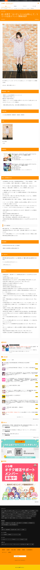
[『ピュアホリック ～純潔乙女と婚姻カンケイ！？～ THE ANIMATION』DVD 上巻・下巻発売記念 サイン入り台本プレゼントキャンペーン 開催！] (3, 391)
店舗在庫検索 (8, 529)
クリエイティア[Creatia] (19, 539)
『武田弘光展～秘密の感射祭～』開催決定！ (15, 407)
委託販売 (3, 549)
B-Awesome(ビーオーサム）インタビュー (23, 516)
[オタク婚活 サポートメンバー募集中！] (20, 480)
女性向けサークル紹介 (26, 512)
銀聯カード (24, 529)
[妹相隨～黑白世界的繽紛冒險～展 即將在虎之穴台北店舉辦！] (3, 364)
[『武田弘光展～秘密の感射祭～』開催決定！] (3, 408)
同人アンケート (13, 516)
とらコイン (12, 0)
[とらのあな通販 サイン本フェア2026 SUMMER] (3, 413)
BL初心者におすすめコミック (22, 514)
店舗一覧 (3, 529)
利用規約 (23, 549)
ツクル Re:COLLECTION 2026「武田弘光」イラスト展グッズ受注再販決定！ (21, 367)
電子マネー (19, 529)
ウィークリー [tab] (8, 359)
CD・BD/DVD (9, 510)
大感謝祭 (3, 516)
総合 (6, 6)
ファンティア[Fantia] (12, 539)
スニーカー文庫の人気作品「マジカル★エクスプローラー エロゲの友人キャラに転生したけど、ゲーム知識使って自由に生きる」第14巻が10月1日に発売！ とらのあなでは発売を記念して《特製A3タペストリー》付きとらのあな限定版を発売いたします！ (22, 402)
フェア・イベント (18, 510)
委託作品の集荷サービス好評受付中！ (13, 395)
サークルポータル (29, 0)
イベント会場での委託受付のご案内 (13, 385)
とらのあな (3, 0)
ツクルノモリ (8, 516)
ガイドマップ (4, 552)
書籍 (5, 510)
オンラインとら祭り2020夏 (32, 514)
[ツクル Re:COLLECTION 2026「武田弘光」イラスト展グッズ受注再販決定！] (3, 369)
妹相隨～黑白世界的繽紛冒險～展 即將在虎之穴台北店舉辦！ (18, 362)
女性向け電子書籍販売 (5, 524)
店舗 (10, 0)
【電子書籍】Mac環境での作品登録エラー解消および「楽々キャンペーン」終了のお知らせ (19, 429)
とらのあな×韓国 (33, 512)
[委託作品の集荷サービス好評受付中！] (3, 396)
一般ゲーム (7, 514)
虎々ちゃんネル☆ (16, 544)
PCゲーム (3, 514)
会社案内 (8, 549)
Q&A (19, 534)
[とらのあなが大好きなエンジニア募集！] (20, 499)
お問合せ (9, 552)
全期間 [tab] (13, 359)
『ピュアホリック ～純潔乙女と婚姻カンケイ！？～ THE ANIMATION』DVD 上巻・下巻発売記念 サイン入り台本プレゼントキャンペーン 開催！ (21, 391)
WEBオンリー (19, 0)
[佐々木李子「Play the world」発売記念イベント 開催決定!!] (5, 347)
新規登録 (9, 534)
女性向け (15, 6)
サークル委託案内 (4, 534)
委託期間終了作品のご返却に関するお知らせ (10, 433)
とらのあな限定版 (31, 510)
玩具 (13, 510)
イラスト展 (22, 0)
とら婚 (15, 0)
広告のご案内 (13, 549)
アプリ (16, 514)
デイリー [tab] (4, 359)
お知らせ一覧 (4, 544)
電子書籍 (26, 0)
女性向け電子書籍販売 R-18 (13, 524)
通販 (8, 0)
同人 (2, 510)
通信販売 (26, 510)
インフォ (6, 0)
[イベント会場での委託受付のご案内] (3, 386)
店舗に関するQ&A (13, 529)
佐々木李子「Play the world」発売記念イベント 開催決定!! (23, 347)
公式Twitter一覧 (23, 544)
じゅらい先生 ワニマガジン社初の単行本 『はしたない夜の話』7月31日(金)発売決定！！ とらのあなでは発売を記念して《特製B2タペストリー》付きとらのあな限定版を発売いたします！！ (22, 373)
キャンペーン (8, 512)
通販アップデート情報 (30, 544)
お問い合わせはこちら (7, 264)
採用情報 (18, 549)
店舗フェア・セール (19, 512)
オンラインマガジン (10, 544)
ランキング (24, 6)
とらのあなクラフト (4, 539)
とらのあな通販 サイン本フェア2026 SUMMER (22, 413)
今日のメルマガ (32, 516)
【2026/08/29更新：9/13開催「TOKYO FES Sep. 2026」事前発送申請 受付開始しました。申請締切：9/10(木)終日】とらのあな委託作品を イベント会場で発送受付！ (20, 426)
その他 (37, 510)
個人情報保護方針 (29, 549)
